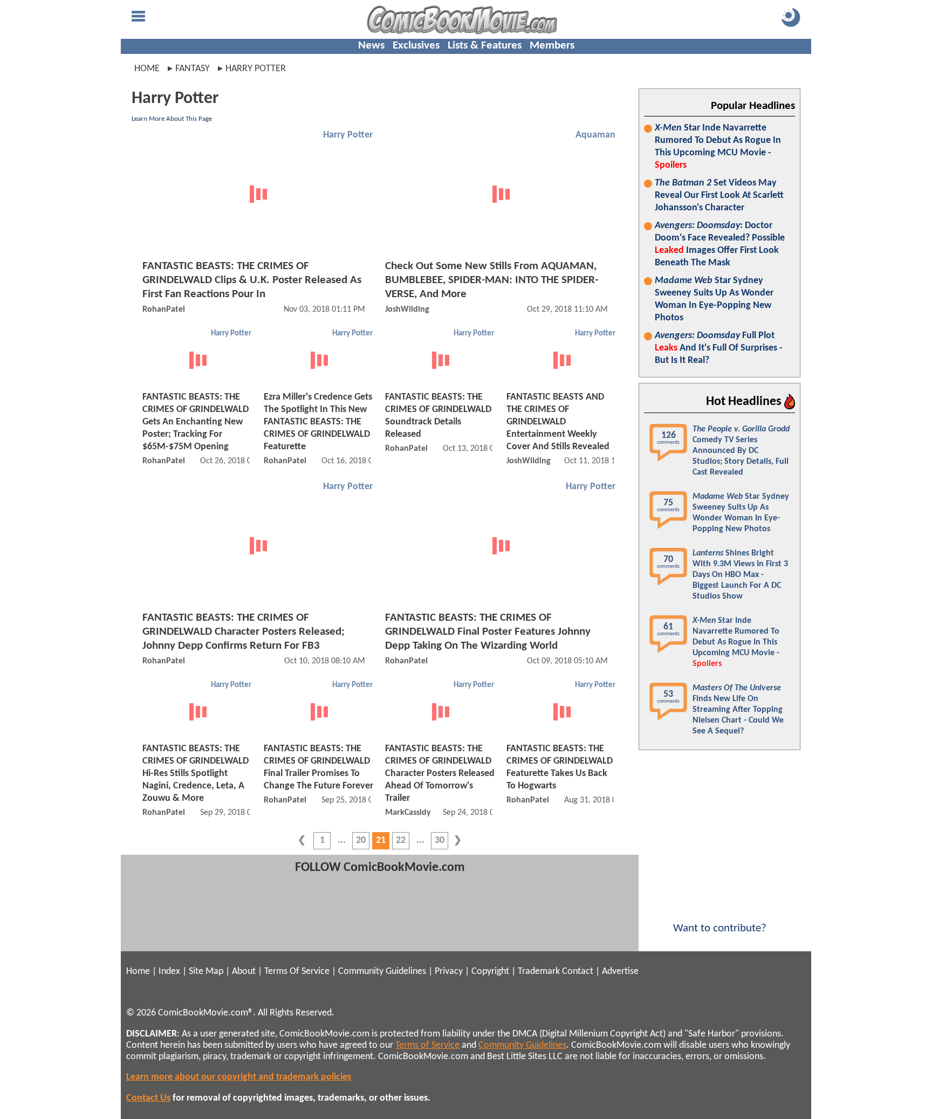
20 (361, 840)
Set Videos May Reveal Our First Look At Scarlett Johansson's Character (719, 195)
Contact (577, 971)
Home (147, 69)
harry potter (255, 69)
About (244, 971)
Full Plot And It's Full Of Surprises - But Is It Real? (719, 348)
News (371, 45)
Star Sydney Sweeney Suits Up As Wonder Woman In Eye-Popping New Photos (714, 299)
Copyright (490, 971)
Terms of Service (427, 1045)
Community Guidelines (382, 971)
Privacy (449, 971)
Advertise (620, 971)
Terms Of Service (297, 971)
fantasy (192, 69)
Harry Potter (348, 135)
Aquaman (595, 135)
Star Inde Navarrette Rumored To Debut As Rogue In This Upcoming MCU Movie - (718, 146)
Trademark (539, 971)
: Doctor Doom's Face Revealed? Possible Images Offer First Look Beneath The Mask (720, 244)
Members (552, 45)
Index (169, 971)
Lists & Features (485, 45)
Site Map (206, 971)
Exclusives (416, 45)
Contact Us (148, 1098)
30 (439, 840)
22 (401, 840)
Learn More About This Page (172, 118)
